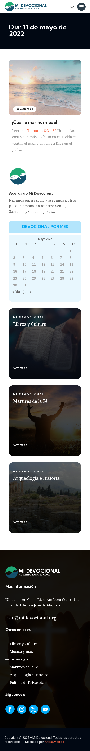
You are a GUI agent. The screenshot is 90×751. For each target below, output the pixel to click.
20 (52, 271)
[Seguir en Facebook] (10, 709)
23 (15, 278)
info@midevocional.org (31, 618)
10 (24, 264)
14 (62, 264)
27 (52, 278)
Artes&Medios (54, 742)
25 (34, 278)
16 (15, 271)
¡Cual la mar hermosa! (34, 122)
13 (52, 264)
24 (24, 278)
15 (71, 264)
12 (43, 264)
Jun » (27, 291)
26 (43, 278)
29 (71, 278)
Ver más (20, 368)
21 (62, 271)
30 (15, 285)
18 (34, 271)
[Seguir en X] (33, 709)
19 (43, 271)
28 (62, 278)
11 (34, 264)
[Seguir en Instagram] (21, 709)
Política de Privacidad (28, 682)
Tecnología (19, 659)
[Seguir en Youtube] (45, 709)
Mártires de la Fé (24, 667)
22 (71, 271)
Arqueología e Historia (29, 674)
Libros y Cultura (24, 643)
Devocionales (24, 109)
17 (24, 271)
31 (24, 285)
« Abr (16, 291)
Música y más (21, 651)
